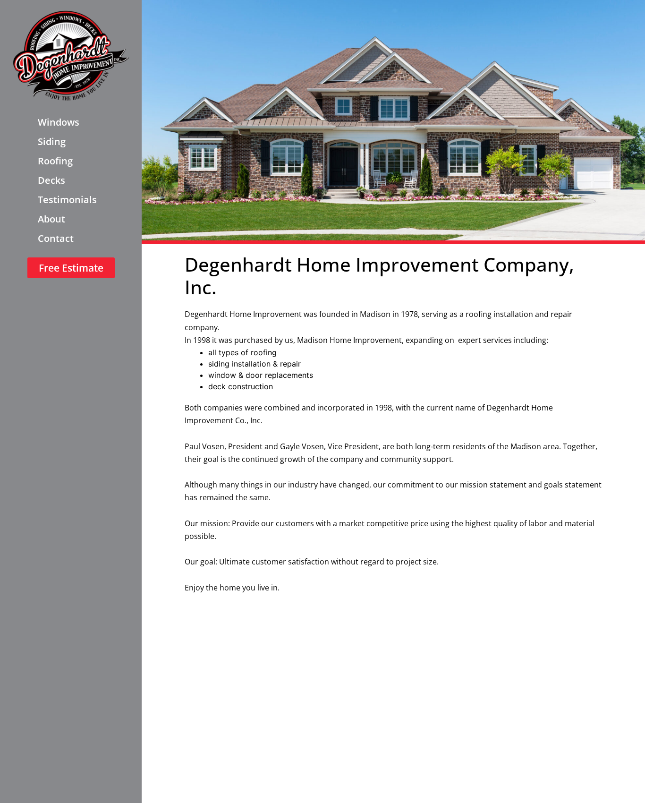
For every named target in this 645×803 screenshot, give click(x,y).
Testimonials (67, 199)
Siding (52, 141)
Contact (56, 238)
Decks (51, 180)
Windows (58, 122)
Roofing (55, 160)
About (51, 219)
